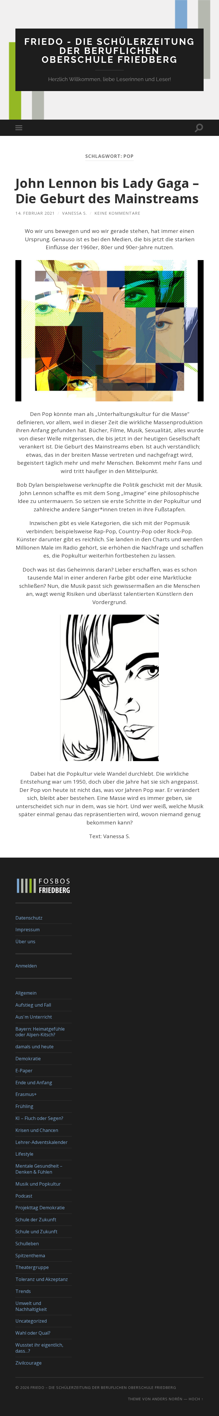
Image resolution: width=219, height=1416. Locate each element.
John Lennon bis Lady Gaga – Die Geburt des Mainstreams (107, 190)
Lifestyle (24, 1154)
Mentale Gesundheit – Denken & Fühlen (38, 1169)
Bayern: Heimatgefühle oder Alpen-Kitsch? (40, 1032)
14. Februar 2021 (35, 213)
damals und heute (34, 1046)
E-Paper (24, 1070)
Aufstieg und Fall (33, 1005)
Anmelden (26, 966)
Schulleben (27, 1243)
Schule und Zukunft (36, 1231)
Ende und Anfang (33, 1082)
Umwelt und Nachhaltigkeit (31, 1306)
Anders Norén (167, 1398)
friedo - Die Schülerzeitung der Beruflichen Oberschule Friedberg (109, 50)
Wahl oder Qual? (32, 1333)
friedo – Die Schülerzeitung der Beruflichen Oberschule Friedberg (103, 1387)
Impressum (27, 929)
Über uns (25, 941)
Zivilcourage (28, 1363)
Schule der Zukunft (35, 1219)
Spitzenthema (30, 1255)
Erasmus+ (26, 1094)
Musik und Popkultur (38, 1184)
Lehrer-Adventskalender (41, 1142)
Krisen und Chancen (36, 1130)
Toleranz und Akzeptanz (41, 1279)
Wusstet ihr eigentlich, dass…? (39, 1348)
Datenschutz (28, 918)
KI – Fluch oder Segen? (39, 1118)
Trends (23, 1291)
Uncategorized (31, 1321)
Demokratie (28, 1058)
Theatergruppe (32, 1267)
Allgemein (25, 993)
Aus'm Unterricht (33, 1017)
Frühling (24, 1106)
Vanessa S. (74, 213)
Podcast (23, 1196)
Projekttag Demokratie (40, 1207)
